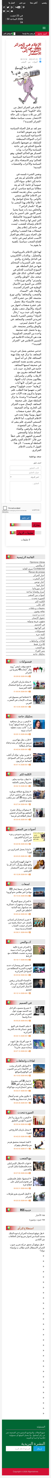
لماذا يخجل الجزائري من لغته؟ (20, 851)
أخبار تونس (39, 581)
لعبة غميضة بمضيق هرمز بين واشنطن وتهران (19, 1143)
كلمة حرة (40, 634)
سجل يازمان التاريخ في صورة (20, 1131)
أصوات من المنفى (29, 61)
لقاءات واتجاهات (37, 640)
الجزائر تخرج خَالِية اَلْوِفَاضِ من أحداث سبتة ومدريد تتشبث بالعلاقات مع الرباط (20, 951)
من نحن (22, 2)
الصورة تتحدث (38, 598)
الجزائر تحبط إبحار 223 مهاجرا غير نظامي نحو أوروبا (19, 890)
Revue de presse (37, 571)
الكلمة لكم (40, 601)
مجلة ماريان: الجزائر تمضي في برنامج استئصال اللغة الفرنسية (20, 684)
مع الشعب (40, 647)
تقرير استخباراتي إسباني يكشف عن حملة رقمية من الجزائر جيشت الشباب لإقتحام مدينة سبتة (19, 924)
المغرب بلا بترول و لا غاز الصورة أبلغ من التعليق (20, 1119)
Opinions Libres (37, 562)
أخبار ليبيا (40, 585)
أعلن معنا (33, 2)
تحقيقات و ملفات (37, 608)
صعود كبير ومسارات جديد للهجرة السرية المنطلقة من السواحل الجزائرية (19, 968)
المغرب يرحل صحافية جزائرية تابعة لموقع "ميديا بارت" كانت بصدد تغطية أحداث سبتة (20, 726)
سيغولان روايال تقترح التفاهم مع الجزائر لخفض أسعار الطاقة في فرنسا (20, 812)
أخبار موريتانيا (38, 588)
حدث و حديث (38, 614)
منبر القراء (40, 650)
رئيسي (44, 2)
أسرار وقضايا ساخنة (35, 591)
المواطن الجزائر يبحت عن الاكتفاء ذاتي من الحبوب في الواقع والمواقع (19, 1068)
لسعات (41, 637)
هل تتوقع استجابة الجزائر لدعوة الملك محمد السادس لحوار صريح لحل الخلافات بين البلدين (26, 1236)
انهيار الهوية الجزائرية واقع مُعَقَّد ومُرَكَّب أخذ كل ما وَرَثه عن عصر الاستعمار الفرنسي (19, 866)
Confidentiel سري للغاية (33, 568)
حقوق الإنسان (38, 617)
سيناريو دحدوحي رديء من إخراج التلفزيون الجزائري (20, 837)
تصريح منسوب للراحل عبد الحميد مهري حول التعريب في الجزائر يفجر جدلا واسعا (20, 1012)
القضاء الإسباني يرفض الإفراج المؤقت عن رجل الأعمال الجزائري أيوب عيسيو (20, 985)
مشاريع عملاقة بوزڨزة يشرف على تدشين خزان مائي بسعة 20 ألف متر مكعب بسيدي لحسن (19, 796)
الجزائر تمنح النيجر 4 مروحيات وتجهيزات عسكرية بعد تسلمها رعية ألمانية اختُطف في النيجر (19, 906)
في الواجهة (40, 627)
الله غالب (40, 604)
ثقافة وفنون (39, 611)
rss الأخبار (40, 1215)
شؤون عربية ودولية (36, 621)
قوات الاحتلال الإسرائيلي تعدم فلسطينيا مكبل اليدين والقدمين (19, 1166)
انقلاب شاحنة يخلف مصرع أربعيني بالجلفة (22, 781)
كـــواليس (40, 565)
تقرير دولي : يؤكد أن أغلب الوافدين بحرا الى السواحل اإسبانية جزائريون (19, 757)
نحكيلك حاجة (39, 654)
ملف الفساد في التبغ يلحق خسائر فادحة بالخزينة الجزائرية (20, 1028)
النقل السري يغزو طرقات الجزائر (19, 1195)
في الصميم (40, 624)
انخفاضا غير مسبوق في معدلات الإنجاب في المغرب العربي (19, 699)
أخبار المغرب (39, 578)
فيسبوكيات (40, 631)
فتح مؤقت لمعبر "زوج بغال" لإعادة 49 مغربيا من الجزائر (20, 669)
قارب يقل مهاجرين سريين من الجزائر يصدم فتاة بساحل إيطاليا (19, 742)
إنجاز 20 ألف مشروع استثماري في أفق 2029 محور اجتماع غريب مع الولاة (19, 1083)
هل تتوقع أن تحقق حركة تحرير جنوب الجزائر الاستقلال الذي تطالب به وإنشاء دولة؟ (27, 1247)
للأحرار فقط (39, 644)
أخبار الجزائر (39, 575)
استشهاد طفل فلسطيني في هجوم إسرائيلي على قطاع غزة (19, 1181)
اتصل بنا (12, 2)
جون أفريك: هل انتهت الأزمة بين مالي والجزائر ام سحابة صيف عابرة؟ (20, 1044)
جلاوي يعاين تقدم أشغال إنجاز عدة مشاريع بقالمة (20, 1097)
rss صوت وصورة (37, 1219)
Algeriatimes (33, 1471)
